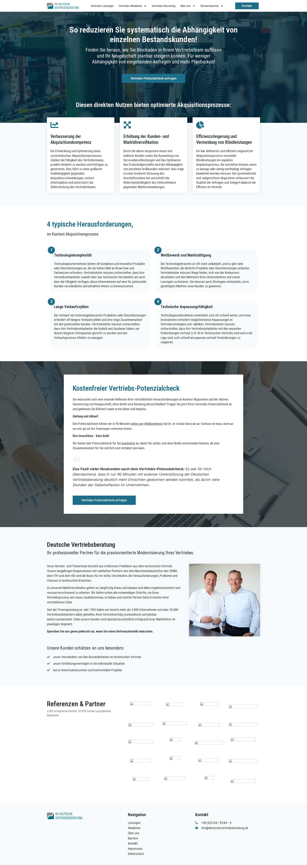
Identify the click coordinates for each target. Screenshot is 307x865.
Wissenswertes (209, 6)
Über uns (185, 6)
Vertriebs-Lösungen (102, 6)
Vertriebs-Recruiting (163, 6)
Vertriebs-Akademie (130, 6)
